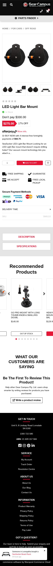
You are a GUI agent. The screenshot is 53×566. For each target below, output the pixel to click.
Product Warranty (26, 506)
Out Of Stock (26, 334)
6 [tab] (31, 339)
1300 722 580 (26, 434)
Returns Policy (26, 520)
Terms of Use (26, 525)
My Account (26, 459)
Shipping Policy (26, 516)
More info (21, 131)
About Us (26, 483)
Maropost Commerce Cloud (37, 562)
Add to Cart (31, 163)
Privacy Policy (26, 511)
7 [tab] (34, 339)
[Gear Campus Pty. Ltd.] (37, 4)
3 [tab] (22, 339)
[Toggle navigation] (5, 5)
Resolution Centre (26, 469)
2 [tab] (19, 339)
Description (26, 237)
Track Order (26, 464)
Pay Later (26, 530)
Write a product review (28, 400)
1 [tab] (16, 339)
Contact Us (26, 492)
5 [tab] (28, 339)
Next (44, 294)
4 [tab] (25, 339)
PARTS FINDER (27, 18)
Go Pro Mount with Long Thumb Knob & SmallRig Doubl (25, 315)
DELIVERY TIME (10, 209)
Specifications (27, 246)
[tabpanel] (26, 307)
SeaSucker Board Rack (21, 554)
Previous (9, 294)
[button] (48, 163)
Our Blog (26, 487)
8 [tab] (37, 339)
